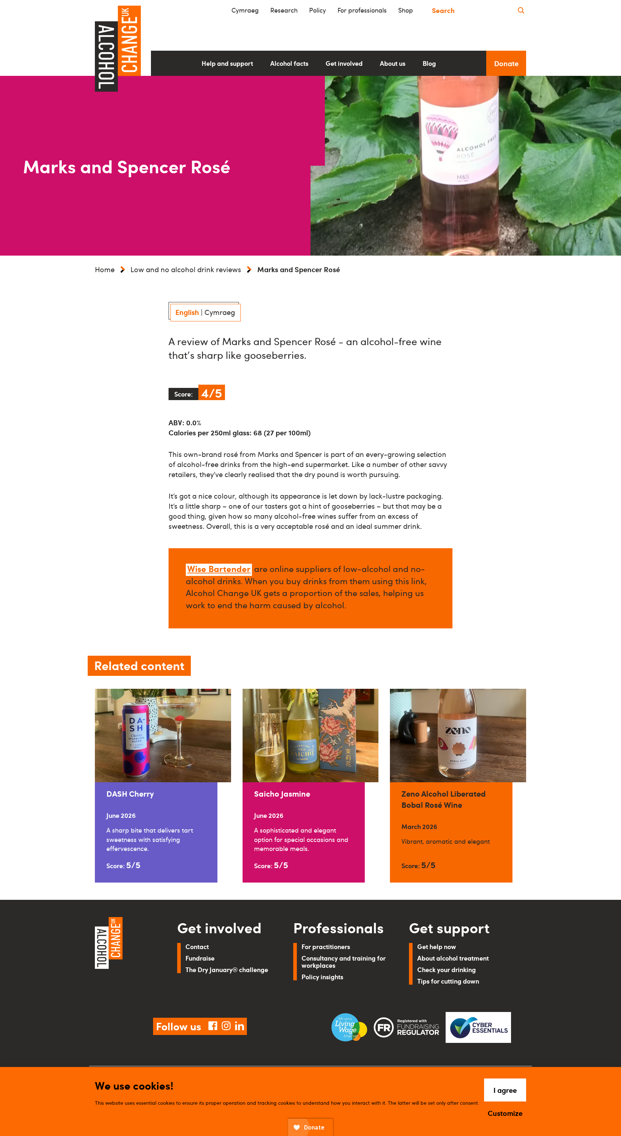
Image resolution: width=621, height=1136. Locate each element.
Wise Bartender (218, 568)
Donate (506, 63)
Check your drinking (446, 969)
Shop (405, 10)
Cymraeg (245, 10)
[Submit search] (521, 10)
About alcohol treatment (453, 957)
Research (284, 10)
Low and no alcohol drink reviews (185, 269)
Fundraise (200, 957)
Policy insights (322, 976)
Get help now (436, 946)
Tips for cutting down (448, 980)
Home (105, 269)
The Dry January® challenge (226, 969)
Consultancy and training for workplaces (344, 961)
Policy (317, 10)
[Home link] (126, 958)
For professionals (362, 10)
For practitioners (326, 946)
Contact (197, 946)
